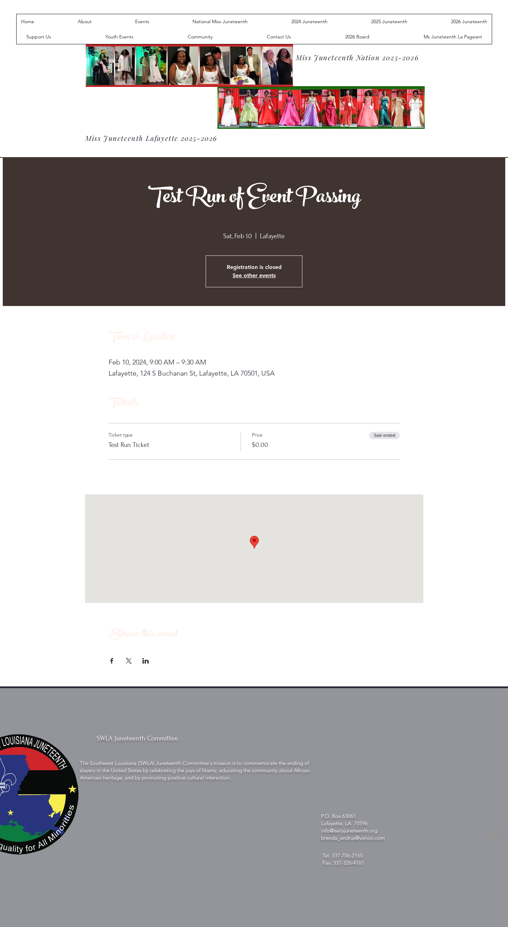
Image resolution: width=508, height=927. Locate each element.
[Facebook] (498, 834)
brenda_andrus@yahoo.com (353, 838)
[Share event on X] (128, 661)
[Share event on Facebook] (112, 661)
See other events (254, 275)
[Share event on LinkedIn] (145, 661)
